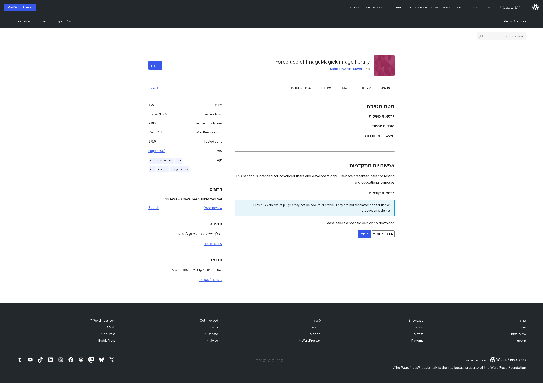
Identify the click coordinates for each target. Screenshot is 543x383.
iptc (152, 169)
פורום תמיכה (213, 243)
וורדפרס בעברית (476, 360)
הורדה (155, 65)
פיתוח (326, 87)
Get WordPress (20, 7)
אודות (522, 320)
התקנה (346, 87)
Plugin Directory (515, 21)
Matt (110, 327)
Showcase (416, 320)
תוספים (418, 334)
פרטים (385, 87)
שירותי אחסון (517, 334)
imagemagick (179, 169)
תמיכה (153, 87)
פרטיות (521, 340)
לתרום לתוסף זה (210, 280)
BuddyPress (105, 340)
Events (213, 327)
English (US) (156, 151)
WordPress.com (102, 320)
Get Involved (209, 320)
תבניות (419, 327)
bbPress (107, 334)
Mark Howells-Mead (346, 69)
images (163, 169)
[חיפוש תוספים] (481, 36)
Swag (212, 340)
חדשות (521, 327)
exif (178, 160)
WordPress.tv (309, 340)
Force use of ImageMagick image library (322, 62)
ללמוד (317, 320)
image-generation (161, 160)
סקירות (366, 87)
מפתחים (315, 334)
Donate (211, 334)
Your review (213, 207)
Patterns (417, 340)
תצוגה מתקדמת (301, 87)
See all (153, 207)
